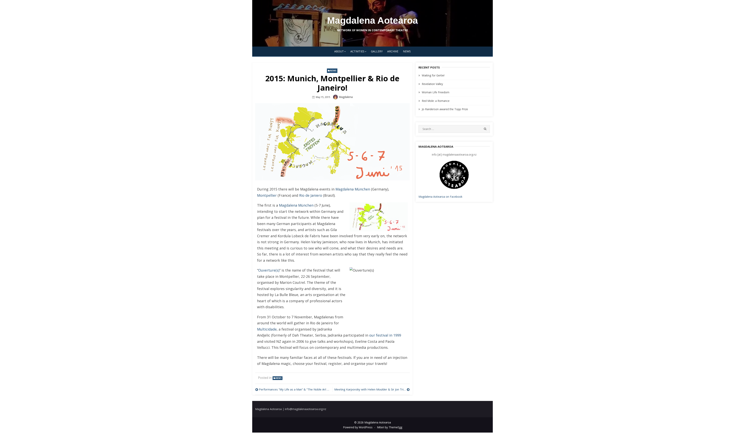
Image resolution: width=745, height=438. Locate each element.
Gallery (377, 51)
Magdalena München (352, 189)
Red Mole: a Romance (436, 101)
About (339, 51)
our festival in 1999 (385, 335)
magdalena (346, 97)
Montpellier (267, 195)
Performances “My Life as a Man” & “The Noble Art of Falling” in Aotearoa (294, 389)
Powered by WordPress (357, 427)
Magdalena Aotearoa (372, 20)
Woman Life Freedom (435, 92)
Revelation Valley (432, 84)
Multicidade (267, 329)
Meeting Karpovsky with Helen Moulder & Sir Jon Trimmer (372, 389)
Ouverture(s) (268, 270)
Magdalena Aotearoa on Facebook (440, 196)
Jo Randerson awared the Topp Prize (445, 109)
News (407, 51)
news (333, 70)
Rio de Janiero (310, 195)
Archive (392, 51)
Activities (357, 51)
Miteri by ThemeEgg (389, 427)
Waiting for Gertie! (433, 75)
